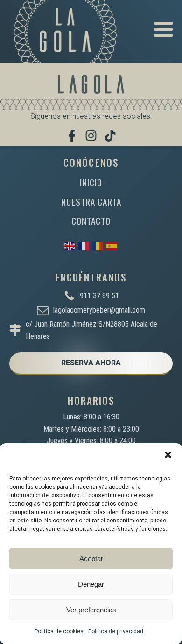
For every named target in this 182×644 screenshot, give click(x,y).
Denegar (91, 584)
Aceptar (91, 558)
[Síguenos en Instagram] (91, 136)
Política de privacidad (115, 631)
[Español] (112, 245)
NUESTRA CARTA (91, 201)
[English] (70, 245)
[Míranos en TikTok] (110, 136)
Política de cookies (59, 631)
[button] (168, 454)
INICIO (91, 182)
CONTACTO (91, 221)
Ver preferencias (91, 610)
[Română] (98, 245)
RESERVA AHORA (91, 362)
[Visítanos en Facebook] (72, 136)
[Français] (84, 245)
